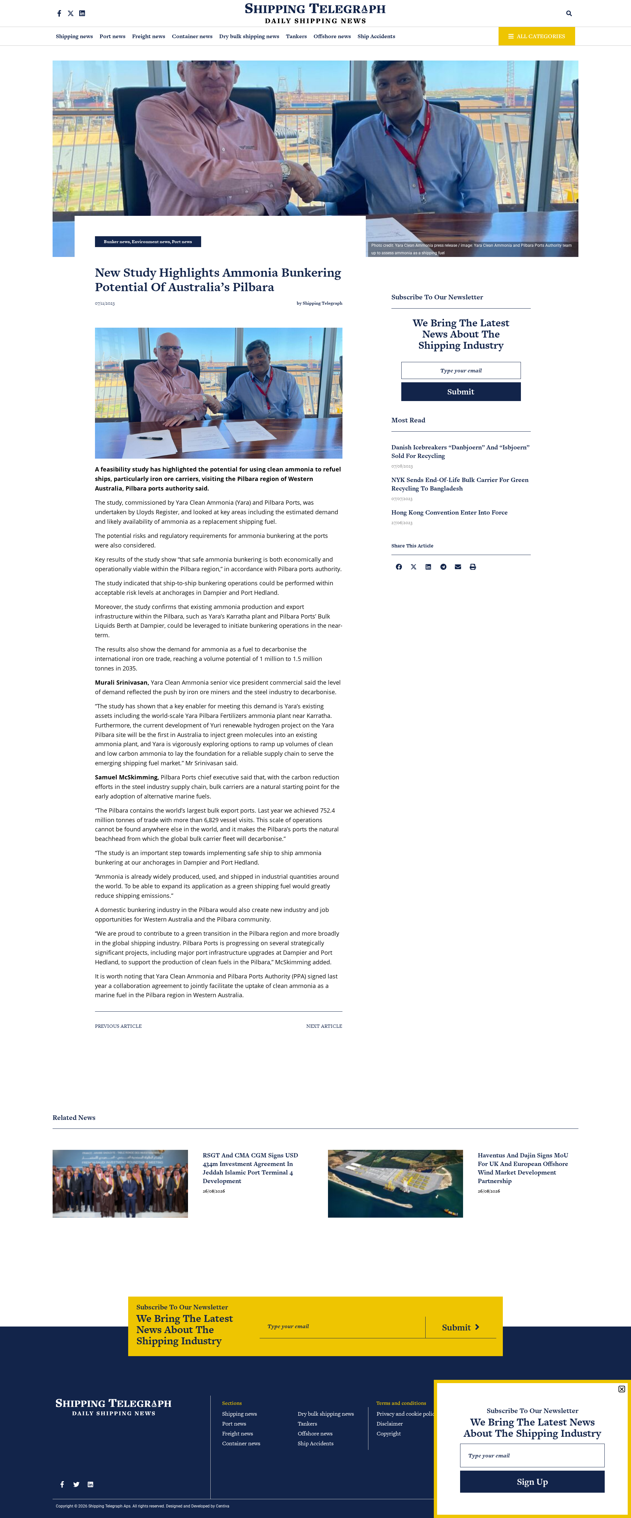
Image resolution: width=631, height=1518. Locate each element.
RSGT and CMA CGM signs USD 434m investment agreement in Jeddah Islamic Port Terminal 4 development (250, 1168)
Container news (192, 36)
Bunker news (117, 242)
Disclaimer (390, 1423)
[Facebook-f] (59, 13)
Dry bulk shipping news (249, 36)
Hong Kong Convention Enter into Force (449, 512)
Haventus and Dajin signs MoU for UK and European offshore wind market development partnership (523, 1168)
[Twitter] (76, 1484)
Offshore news (332, 36)
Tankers (296, 36)
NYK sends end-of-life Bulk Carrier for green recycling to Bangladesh (459, 484)
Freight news (148, 36)
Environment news (151, 242)
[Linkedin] (82, 13)
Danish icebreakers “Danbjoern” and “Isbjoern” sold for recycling (460, 451)
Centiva (222, 1506)
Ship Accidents (376, 36)
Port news (113, 36)
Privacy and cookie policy (407, 1413)
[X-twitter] (70, 13)
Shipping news (74, 36)
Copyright (389, 1433)
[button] (569, 13)
